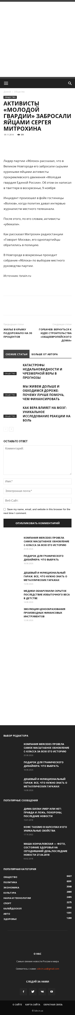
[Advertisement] (37, 39)
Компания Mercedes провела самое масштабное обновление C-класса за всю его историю (46, 541)
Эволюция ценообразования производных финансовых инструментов (44, 612)
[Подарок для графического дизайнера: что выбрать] (12, 560)
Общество (19, 91)
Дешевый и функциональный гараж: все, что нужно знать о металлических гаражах (45, 576)
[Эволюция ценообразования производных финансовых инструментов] (12, 613)
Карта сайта (32, 1004)
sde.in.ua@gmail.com (48, 968)
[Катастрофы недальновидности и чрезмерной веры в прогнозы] (12, 369)
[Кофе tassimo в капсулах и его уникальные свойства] (12, 831)
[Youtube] (51, 991)
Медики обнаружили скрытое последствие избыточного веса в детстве (47, 594)
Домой (7, 91)
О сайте (17, 1004)
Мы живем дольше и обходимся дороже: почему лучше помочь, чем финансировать (43, 392)
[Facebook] (23, 991)
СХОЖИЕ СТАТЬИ (16, 354)
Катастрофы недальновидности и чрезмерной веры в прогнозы (42, 371)
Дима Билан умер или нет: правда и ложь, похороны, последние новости (43, 812)
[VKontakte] (42, 991)
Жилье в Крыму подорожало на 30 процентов (17, 333)
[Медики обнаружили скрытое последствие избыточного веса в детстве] (12, 595)
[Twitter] (32, 991)
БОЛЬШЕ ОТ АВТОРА (45, 354)
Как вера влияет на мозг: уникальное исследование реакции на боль (46, 414)
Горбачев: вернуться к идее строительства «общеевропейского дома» (55, 335)
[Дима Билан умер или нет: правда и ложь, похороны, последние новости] (12, 813)
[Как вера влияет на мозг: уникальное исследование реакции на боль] (12, 412)
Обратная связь (53, 1004)
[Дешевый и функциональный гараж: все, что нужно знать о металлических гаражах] (12, 577)
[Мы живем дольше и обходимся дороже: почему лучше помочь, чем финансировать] (12, 390)
